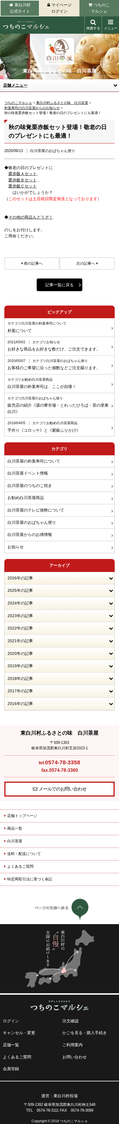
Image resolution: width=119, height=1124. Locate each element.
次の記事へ (85, 263)
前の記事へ (33, 263)
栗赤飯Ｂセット (22, 180)
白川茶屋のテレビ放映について (36, 510)
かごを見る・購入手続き (84, 1032)
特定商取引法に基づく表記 (29, 879)
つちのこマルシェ (100, 8)
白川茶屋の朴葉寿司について (34, 461)
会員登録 (11, 1068)
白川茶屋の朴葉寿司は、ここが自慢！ (42, 383)
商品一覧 (14, 828)
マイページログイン (61, 8)
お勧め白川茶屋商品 (26, 497)
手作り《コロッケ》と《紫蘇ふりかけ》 (44, 426)
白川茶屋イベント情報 (28, 473)
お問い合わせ (74, 1057)
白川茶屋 (14, 841)
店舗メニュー (15, 85)
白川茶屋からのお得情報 (30, 534)
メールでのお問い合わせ (62, 788)
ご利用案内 (72, 1045)
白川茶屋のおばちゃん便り (32, 522)
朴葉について (37, 327)
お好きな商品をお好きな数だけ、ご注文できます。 (54, 345)
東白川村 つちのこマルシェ (26, 25)
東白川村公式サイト (20, 8)
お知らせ (16, 547)
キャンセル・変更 (19, 1032)
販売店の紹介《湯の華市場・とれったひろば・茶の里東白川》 (58, 405)
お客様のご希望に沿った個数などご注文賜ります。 (54, 364)
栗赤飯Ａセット (22, 173)
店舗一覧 (11, 1045)
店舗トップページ (22, 816)
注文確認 (70, 1021)
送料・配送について (24, 854)
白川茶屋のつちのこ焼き (30, 485)
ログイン (11, 1021)
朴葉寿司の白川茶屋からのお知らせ (32, 108)
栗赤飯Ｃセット (22, 186)
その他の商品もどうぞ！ (30, 217)
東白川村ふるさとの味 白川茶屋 (62, 103)
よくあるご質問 (20, 866)
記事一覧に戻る (59, 285)
